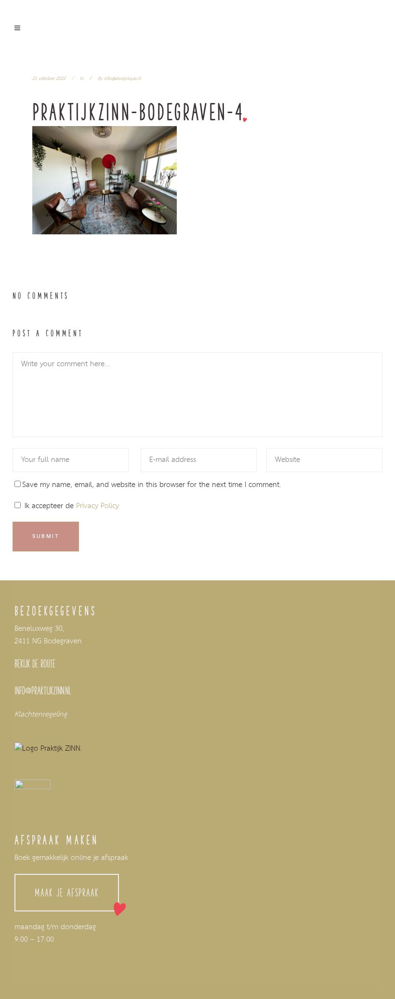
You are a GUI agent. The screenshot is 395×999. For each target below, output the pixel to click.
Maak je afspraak (67, 892)
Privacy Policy (97, 506)
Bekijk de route (34, 663)
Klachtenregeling (40, 714)
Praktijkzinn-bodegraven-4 (138, 112)
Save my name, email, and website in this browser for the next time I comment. (151, 485)
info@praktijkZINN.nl (42, 690)
